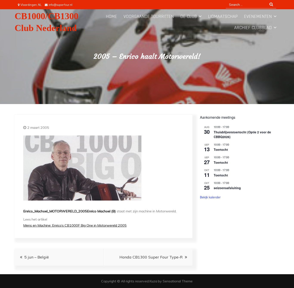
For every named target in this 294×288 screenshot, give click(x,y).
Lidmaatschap (223, 17)
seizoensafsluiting (227, 188)
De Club (188, 17)
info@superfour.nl (60, 4)
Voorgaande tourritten (149, 17)
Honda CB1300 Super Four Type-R (151, 257)
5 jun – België (36, 257)
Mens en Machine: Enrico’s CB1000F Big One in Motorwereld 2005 (75, 225)
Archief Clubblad (253, 28)
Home (111, 17)
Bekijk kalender (210, 197)
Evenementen (258, 17)
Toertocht (221, 149)
